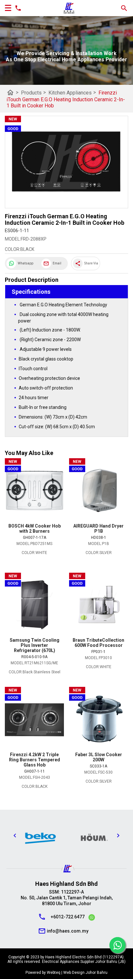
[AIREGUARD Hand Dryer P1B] (98, 490)
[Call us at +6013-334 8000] (16, 8)
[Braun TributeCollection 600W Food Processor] (98, 605)
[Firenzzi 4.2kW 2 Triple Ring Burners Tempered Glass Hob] (34, 719)
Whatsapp (25, 263)
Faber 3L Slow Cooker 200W (98, 757)
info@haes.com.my (67, 931)
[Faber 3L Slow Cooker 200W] (98, 719)
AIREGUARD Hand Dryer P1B (98, 528)
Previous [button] (15, 835)
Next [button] (118, 835)
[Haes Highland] (69, 8)
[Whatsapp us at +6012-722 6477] (91, 918)
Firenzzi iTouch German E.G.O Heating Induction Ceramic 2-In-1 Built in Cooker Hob (65, 99)
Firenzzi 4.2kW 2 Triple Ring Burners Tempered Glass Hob (34, 759)
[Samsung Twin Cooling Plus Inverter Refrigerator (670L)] (34, 605)
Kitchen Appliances (72, 92)
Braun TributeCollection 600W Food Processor (98, 643)
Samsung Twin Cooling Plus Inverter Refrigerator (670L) (34, 645)
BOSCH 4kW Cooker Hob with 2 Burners (34, 528)
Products (33, 92)
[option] (28, 837)
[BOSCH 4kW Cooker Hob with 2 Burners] (34, 490)
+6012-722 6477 (68, 916)
